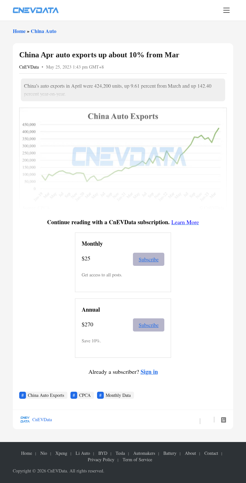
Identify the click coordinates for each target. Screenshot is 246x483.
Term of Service (137, 460)
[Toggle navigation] (226, 10)
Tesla (120, 453)
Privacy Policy (101, 460)
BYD (102, 453)
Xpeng (61, 453)
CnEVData (29, 67)
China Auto (43, 31)
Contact (211, 453)
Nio (43, 453)
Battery (169, 453)
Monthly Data (118, 395)
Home (19, 31)
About (190, 453)
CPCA (85, 395)
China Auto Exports (46, 395)
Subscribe (149, 259)
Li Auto (83, 453)
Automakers (144, 453)
